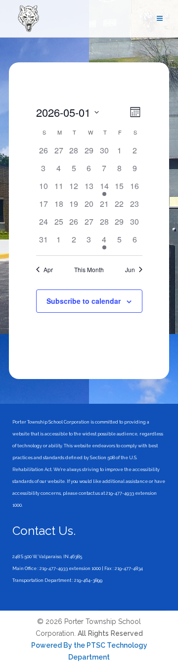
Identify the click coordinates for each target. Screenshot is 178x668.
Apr (48, 270)
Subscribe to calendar (83, 301)
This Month (89, 270)
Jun (130, 270)
